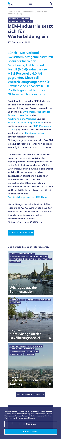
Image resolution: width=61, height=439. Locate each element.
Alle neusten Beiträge (28, 395)
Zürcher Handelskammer (10, 3)
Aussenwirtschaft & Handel (24, 256)
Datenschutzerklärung (25, 418)
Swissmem (29, 111)
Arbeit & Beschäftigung (20, 21)
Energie (43, 256)
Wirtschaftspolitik (25, 12)
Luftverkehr (16, 259)
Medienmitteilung (35, 133)
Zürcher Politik (18, 346)
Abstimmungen (17, 300)
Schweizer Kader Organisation (26, 122)
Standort (15, 262)
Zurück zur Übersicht (21, 232)
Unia (21, 115)
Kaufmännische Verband (22, 118)
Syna (28, 115)
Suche (51, 3)
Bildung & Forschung (19, 19)
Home (10, 12)
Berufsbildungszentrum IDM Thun (27, 197)
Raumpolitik (16, 354)
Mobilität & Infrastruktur (38, 259)
